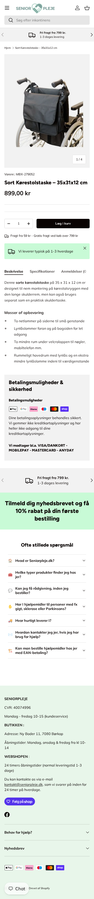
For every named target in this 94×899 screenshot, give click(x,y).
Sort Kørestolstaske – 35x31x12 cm (36, 47)
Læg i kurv (63, 223)
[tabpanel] (47, 324)
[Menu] (7, 8)
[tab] (13, 271)
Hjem (7, 47)
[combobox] (47, 20)
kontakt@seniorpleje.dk (23, 784)
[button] (87, 8)
